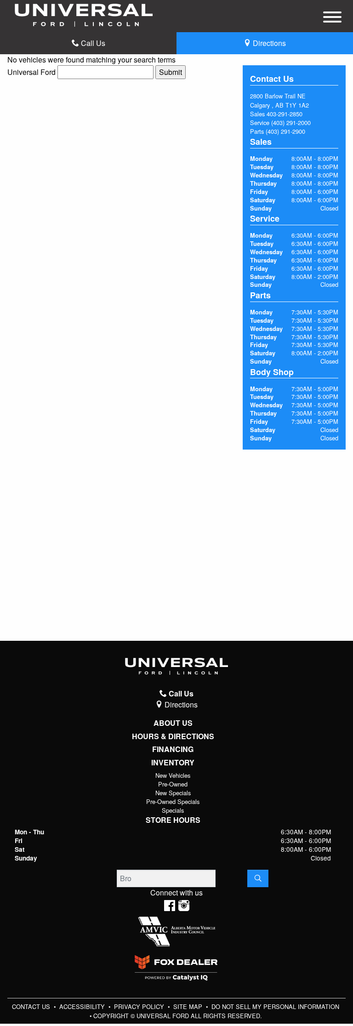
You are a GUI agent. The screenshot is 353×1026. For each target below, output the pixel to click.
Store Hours (173, 820)
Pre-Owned (173, 784)
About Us (173, 723)
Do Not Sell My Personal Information (275, 1006)
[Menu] (332, 18)
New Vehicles (172, 775)
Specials (173, 810)
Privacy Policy (140, 1006)
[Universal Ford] (84, 14)
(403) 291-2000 (291, 122)
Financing (173, 749)
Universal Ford (31, 72)
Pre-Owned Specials (172, 801)
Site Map (188, 1006)
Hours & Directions (173, 736)
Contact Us (32, 1006)
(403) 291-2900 (285, 131)
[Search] (257, 878)
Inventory (172, 762)
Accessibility (83, 1006)
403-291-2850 (284, 113)
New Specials (173, 792)
